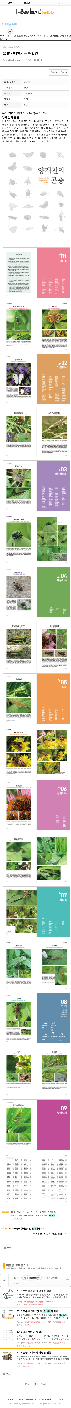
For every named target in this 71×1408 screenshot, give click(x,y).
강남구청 (34, 1212)
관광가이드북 (16, 1215)
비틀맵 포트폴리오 (10, 24)
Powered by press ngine (22, 1403)
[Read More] (35, 1297)
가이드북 (51, 1212)
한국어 (61, 2)
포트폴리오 (29, 1215)
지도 (15, 1277)
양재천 (43, 1212)
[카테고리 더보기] (67, 1278)
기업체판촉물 (52, 1277)
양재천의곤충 (16, 1218)
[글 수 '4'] (4, 1280)
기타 (15, 1283)
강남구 (25, 1212)
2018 (13, 1212)
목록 (9, 1247)
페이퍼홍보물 (41, 1215)
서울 (19, 1212)
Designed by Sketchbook (50, 1403)
